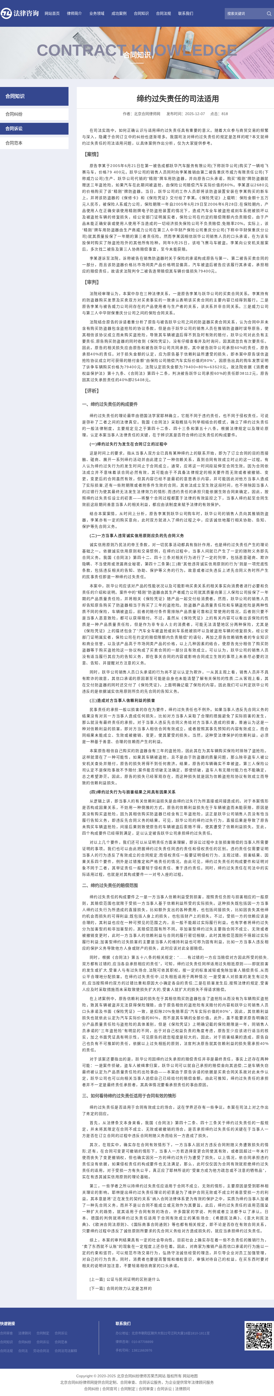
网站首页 (52, 13)
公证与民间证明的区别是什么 (133, 1279)
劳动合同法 (41, 1351)
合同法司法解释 (66, 1351)
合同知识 (141, 13)
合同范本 (13, 143)
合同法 (23, 1351)
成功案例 (119, 13)
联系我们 (185, 13)
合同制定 (42, 1333)
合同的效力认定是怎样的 (129, 1288)
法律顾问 (24, 1333)
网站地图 (190, 1376)
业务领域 (96, 13)
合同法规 (163, 13)
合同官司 (109, 1389)
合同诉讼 (13, 128)
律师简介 (74, 13)
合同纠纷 (13, 114)
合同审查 (6, 1333)
